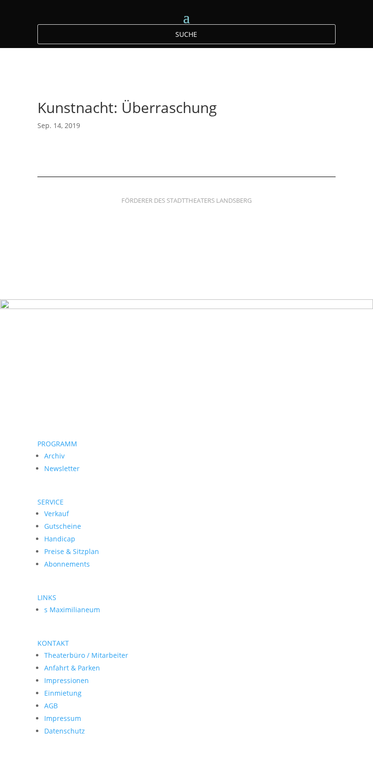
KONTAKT (53, 643)
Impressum (62, 718)
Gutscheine (62, 526)
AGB (51, 705)
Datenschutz (64, 730)
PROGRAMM (57, 443)
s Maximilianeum (72, 609)
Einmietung (63, 693)
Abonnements (67, 564)
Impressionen (66, 680)
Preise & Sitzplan (71, 551)
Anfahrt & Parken (72, 667)
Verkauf (56, 513)
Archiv (54, 455)
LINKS (46, 597)
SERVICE (50, 501)
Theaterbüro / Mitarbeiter (86, 655)
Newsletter (62, 468)
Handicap (59, 538)
